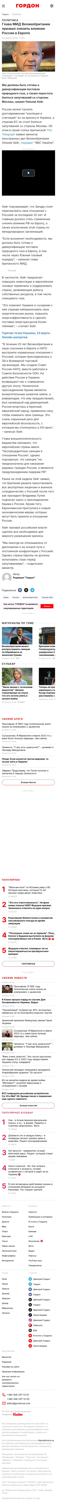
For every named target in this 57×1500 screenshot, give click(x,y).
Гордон (5, 14)
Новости (6, 1206)
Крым (6, 597)
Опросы (32, 1255)
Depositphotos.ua (46, 1440)
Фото (31, 1246)
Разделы (32, 1206)
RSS (35, 1330)
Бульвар (8, 663)
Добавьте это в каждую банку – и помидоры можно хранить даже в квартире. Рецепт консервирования (28, 1138)
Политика (16, 14)
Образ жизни (8, 1246)
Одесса (5, 1288)
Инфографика (8, 1255)
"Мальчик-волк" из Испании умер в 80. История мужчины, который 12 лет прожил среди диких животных (29, 890)
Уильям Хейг (47, 597)
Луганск (6, 1313)
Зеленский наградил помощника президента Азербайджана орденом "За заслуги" (26, 1071)
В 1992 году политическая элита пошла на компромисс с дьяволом (26, 725)
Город (5, 1273)
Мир (17, 658)
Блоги (31, 1226)
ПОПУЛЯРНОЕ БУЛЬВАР (17, 1112)
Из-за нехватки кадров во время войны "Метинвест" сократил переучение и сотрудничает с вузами (23, 1083)
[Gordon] (27, 6)
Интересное (8, 1260)
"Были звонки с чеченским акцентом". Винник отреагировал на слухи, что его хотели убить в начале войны (17, 693)
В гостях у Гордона (37, 1221)
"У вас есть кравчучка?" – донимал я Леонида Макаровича (33, 1045)
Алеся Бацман (40, 1315)
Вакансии (6, 1357)
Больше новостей (28, 1105)
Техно (5, 1241)
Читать (47, 606)
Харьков (6, 1298)
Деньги (5, 1221)
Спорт (5, 1231)
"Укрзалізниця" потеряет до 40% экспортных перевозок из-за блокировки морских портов (27, 1011)
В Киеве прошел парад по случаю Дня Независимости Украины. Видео (23, 1001)
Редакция (6, 1362)
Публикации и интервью (40, 1217)
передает (27, 142)
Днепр (5, 1303)
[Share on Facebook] (20, 590)
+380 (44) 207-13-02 (18, 1399)
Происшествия (9, 1251)
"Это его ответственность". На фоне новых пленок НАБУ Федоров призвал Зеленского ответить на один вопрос (29, 905)
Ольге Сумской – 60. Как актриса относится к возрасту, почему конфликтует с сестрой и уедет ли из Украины (28, 1170)
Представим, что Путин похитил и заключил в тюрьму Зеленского (25, 772)
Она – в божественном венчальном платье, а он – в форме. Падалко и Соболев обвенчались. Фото (27, 1123)
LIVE (30, 1236)
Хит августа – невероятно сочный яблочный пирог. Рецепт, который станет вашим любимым (30, 1153)
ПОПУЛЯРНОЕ (11, 879)
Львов (5, 1284)
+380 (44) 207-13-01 (18, 1394)
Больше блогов (28, 782)
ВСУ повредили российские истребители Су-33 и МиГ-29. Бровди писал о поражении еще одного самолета (26, 1096)
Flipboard (37, 1325)
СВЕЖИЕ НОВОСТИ (14, 977)
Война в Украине (10, 1212)
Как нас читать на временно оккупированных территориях (11, 1381)
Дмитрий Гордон (41, 1279)
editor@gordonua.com (18, 1403)
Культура (6, 1236)
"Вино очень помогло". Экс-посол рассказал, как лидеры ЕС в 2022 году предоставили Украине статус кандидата (27, 1059)
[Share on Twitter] (26, 590)
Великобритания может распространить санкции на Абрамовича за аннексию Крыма (16, 650)
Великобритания (30, 597)
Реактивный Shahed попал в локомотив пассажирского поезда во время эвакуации (30, 920)
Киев (4, 1279)
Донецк (6, 1293)
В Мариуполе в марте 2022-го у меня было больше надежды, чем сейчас (26, 737)
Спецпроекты (35, 1265)
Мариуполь (7, 1308)
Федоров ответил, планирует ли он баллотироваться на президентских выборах (28, 951)
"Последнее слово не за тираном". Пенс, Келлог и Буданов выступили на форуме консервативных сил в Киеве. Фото (31, 936)
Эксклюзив (33, 1241)
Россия (16, 597)
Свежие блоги (12, 718)
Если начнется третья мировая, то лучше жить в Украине (25, 760)
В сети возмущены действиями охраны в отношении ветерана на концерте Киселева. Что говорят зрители (30, 1187)
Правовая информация (13, 1371)
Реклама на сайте (10, 1367)
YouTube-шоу (35, 1260)
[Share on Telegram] (32, 590)
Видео (31, 1251)
